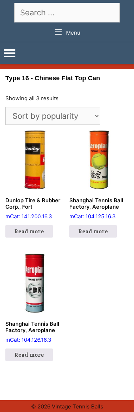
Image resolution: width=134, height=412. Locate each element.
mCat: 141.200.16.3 (32, 208)
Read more (29, 231)
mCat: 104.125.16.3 (96, 208)
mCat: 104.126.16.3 (32, 331)
